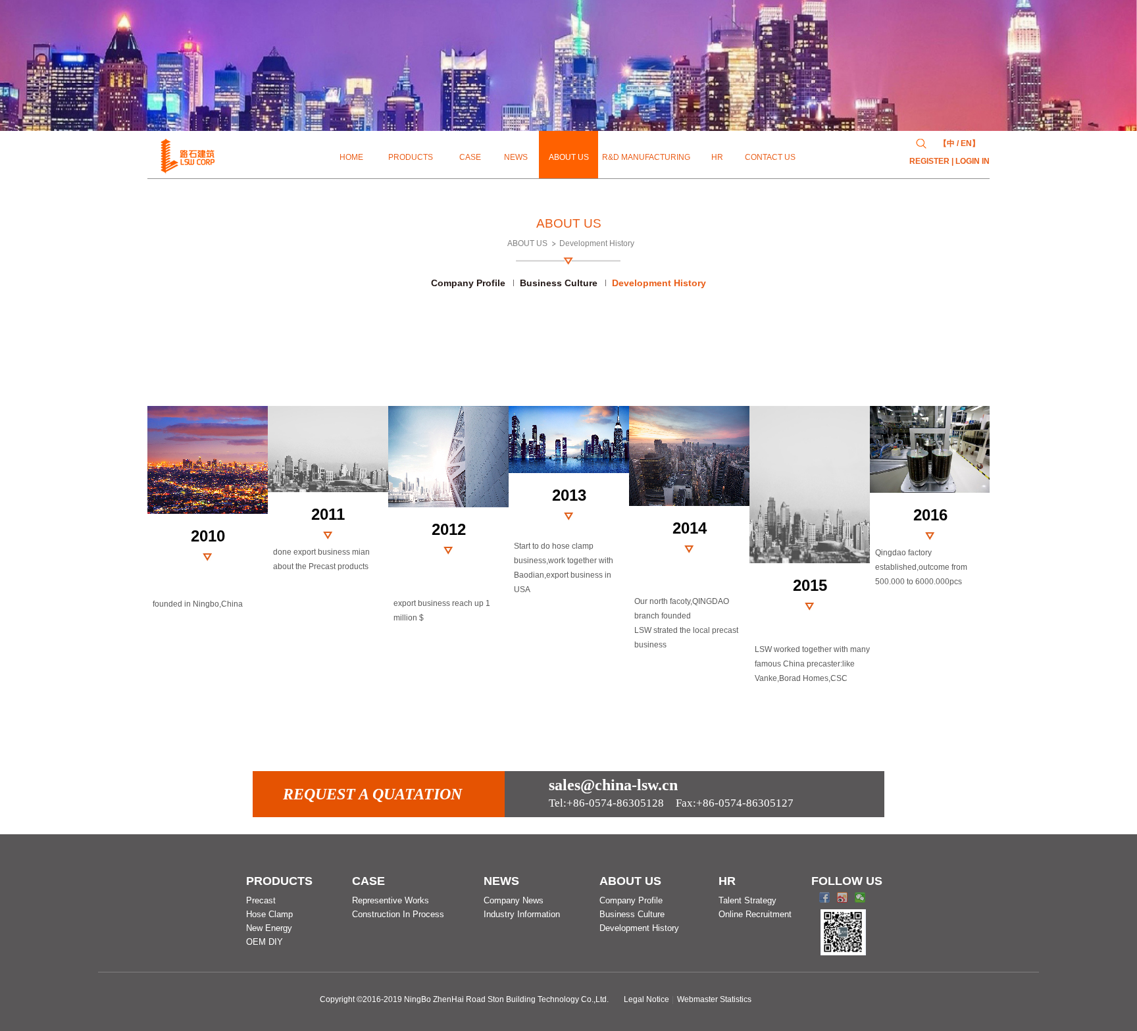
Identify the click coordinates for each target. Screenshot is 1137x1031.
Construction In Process (398, 914)
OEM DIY (264, 942)
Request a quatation (372, 794)
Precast (261, 900)
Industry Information (522, 914)
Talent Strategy (747, 900)
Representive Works (390, 900)
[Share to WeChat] (860, 897)
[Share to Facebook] (824, 897)
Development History (596, 243)
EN (966, 143)
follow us (846, 881)
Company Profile (468, 283)
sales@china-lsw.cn (613, 784)
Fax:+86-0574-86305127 (671, 803)
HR (727, 881)
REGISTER (929, 161)
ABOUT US (527, 243)
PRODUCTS (279, 881)
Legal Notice (646, 999)
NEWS (501, 881)
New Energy (269, 928)
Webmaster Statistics (714, 999)
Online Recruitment (755, 914)
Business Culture (558, 283)
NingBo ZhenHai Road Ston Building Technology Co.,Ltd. (506, 999)
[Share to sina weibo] (842, 897)
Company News (513, 900)
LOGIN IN (972, 161)
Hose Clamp (269, 914)
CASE (368, 881)
